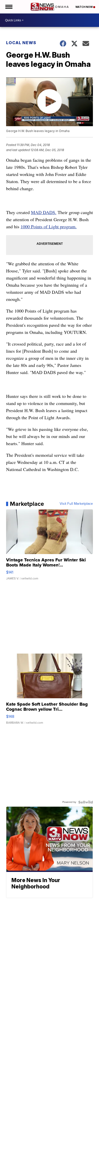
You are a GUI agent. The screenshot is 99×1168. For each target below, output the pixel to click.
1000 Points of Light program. (49, 226)
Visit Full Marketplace (76, 504)
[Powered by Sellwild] (85, 802)
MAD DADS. (43, 212)
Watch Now (84, 6)
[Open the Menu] (8, 6)
